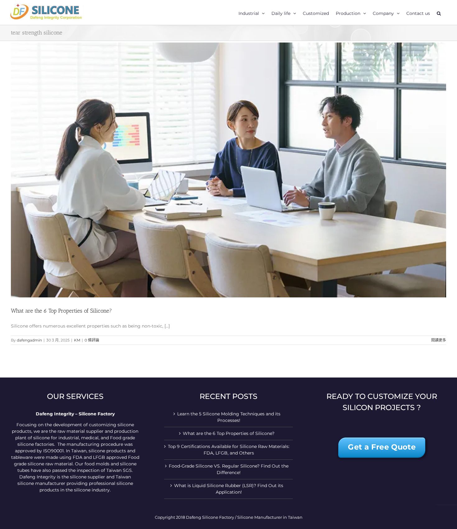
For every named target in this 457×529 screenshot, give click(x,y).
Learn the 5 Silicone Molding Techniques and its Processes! (228, 417)
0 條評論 (92, 340)
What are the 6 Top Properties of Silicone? (61, 310)
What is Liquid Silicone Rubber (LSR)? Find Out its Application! (228, 489)
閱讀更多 (438, 340)
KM (77, 340)
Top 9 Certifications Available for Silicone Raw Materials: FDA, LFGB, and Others (228, 450)
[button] (439, 12)
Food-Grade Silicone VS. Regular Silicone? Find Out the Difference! (229, 469)
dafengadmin (29, 340)
